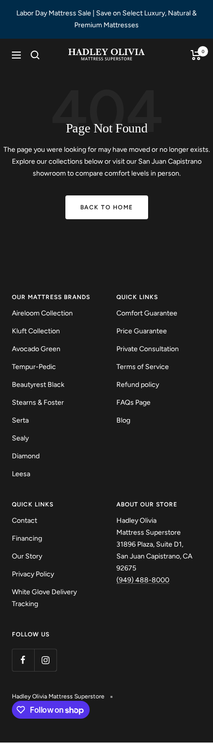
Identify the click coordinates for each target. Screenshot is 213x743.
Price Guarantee (141, 331)
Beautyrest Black (38, 384)
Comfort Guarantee (146, 313)
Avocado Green (36, 349)
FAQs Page (133, 402)
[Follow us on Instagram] (45, 660)
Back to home (106, 207)
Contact (24, 520)
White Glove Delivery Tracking (44, 598)
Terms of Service (142, 367)
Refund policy (137, 384)
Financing (27, 538)
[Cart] (196, 55)
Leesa (21, 474)
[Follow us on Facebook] (23, 660)
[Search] (35, 55)
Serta (20, 420)
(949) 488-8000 (142, 580)
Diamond (26, 456)
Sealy (20, 438)
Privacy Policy (33, 574)
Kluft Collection (36, 331)
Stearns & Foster (38, 402)
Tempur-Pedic (34, 367)
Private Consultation (147, 349)
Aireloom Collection (42, 313)
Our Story (27, 556)
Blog (123, 420)
